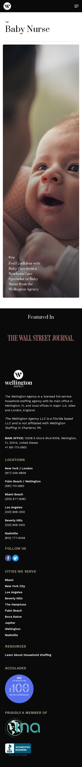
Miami (9, 580)
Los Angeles (13, 592)
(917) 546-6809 (15, 473)
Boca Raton (13, 616)
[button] (76, 6)
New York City (15, 586)
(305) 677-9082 (15, 499)
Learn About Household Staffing (28, 655)
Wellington (12, 629)
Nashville (11, 635)
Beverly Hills (14, 598)
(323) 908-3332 (15, 512)
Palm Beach (13, 610)
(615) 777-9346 (15, 538)
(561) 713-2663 (14, 486)
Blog (12, 257)
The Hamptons (15, 604)
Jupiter (10, 623)
